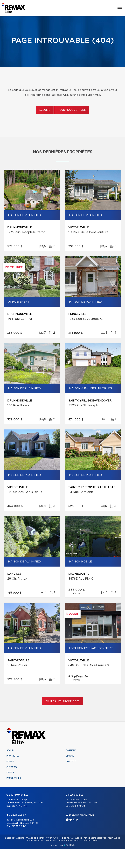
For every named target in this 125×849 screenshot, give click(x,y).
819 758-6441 (19, 826)
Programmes (14, 778)
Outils (10, 772)
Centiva (69, 845)
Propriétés (13, 756)
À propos (12, 767)
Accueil (44, 110)
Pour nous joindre (72, 110)
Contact (71, 761)
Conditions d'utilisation (57, 840)
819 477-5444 (19, 806)
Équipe (10, 761)
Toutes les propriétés (62, 701)
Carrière (71, 750)
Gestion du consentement (84, 840)
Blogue (70, 756)
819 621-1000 (78, 806)
